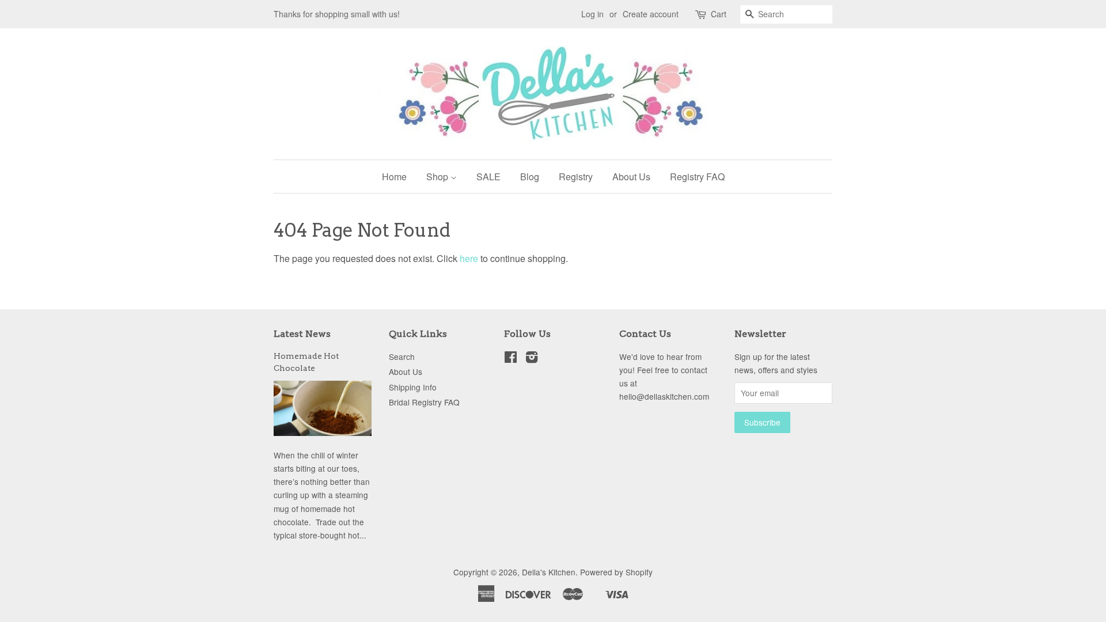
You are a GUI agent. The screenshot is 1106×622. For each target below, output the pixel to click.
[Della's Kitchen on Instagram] (531, 359)
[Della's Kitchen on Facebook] (510, 359)
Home (394, 176)
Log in (592, 14)
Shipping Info (413, 387)
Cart (718, 14)
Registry (576, 176)
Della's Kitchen (548, 572)
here (469, 258)
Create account (651, 14)
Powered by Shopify (616, 572)
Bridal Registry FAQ (424, 402)
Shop (438, 176)
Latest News (302, 333)
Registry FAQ (697, 176)
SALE (488, 176)
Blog (529, 176)
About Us (631, 176)
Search (402, 356)
